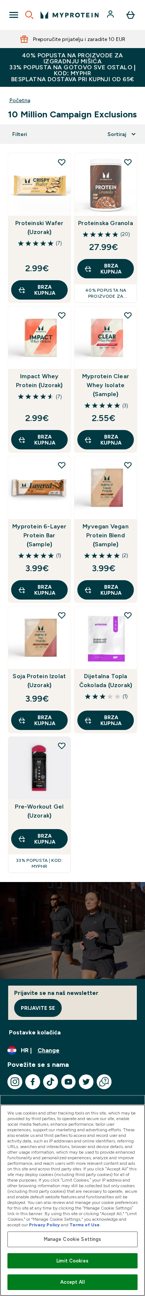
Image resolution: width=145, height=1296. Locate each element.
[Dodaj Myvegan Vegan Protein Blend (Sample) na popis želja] (127, 465)
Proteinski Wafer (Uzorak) (39, 227)
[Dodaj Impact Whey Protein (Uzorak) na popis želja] (61, 315)
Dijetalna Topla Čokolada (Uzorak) (105, 680)
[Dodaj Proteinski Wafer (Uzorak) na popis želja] (61, 162)
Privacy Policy (44, 1224)
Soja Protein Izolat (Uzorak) (39, 680)
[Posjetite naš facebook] (32, 1081)
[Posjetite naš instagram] (14, 1081)
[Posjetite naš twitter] (86, 1081)
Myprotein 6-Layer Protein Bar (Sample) (39, 535)
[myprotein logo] (70, 15)
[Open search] (29, 15)
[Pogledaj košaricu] (130, 15)
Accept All (72, 1282)
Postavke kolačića (35, 1032)
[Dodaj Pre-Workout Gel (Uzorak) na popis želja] (61, 745)
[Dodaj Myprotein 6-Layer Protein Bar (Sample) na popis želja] (61, 465)
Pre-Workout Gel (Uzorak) (39, 811)
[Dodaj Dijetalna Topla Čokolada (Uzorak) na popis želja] (127, 615)
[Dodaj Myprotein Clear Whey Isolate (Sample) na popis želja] (127, 315)
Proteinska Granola (105, 223)
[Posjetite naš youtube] (68, 1081)
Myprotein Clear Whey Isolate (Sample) (105, 385)
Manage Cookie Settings (73, 1239)
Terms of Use (85, 1224)
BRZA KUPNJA (44, 290)
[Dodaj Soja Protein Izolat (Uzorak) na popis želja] (61, 615)
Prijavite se (38, 1008)
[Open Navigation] (14, 15)
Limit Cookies (72, 1261)
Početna (19, 100)
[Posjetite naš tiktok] (50, 1081)
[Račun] (111, 15)
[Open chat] (104, 1081)
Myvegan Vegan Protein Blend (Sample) (106, 535)
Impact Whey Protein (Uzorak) (39, 380)
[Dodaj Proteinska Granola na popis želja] (127, 162)
